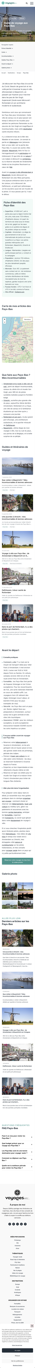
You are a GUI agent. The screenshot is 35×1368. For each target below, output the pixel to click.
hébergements (18, 804)
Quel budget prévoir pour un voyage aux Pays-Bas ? (13, 1145)
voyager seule (11, 850)
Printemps (17, 1240)
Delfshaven (10, 425)
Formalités (17, 1303)
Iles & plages (17, 1270)
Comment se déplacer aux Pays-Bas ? (14, 1159)
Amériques (17, 1292)
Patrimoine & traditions (17, 1265)
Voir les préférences (17, 1361)
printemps (27, 159)
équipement (15, 820)
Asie (17, 1287)
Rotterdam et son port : (13, 417)
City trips (12, 490)
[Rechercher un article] (27, 3)
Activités (17, 1317)
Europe (5, 18)
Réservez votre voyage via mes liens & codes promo (18, 861)
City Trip (13, 18)
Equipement (17, 1320)
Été (18, 1243)
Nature (22, 18)
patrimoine (23, 153)
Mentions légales (17, 1365)
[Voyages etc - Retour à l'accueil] (9, 3)
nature (28, 156)
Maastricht (13, 151)
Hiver (17, 1248)
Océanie (17, 1290)
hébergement (21, 742)
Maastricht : (8, 428)
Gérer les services (17, 1345)
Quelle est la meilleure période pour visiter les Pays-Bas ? (14, 1167)
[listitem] (9, 1224)
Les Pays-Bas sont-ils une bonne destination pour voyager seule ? (14, 1152)
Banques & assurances (17, 1306)
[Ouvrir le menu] (31, 3)
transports (9, 818)
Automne (17, 1245)
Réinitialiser (27, 319)
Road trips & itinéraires (15, 563)
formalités (9, 815)
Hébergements (17, 1314)
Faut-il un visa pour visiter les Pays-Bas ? (13, 1137)
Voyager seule (17, 1257)
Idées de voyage (17, 1273)
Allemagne (13, 142)
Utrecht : (7, 400)
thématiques (11, 834)
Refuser (17, 1356)
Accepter (17, 1350)
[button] (32, 1326)
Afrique (17, 1295)
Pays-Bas (5, 490)
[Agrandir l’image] (9, 886)
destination (27, 129)
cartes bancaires (15, 812)
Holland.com (19, 292)
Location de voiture (17, 1309)
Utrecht (5, 151)
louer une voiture (18, 756)
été (11, 167)
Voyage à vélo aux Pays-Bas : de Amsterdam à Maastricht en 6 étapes (15, 555)
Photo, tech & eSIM (17, 1322)
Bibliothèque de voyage (17, 1276)
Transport (17, 1312)
